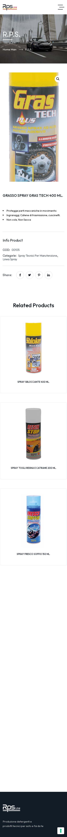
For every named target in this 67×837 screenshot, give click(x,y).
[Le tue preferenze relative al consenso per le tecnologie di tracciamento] (60, 830)
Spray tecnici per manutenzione (37, 255)
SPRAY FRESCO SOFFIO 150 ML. (33, 554)
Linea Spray (10, 259)
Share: (7, 275)
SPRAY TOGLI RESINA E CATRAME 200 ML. (33, 467)
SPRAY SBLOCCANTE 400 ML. (33, 381)
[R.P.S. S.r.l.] (10, 7)
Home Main (9, 49)
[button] (58, 79)
